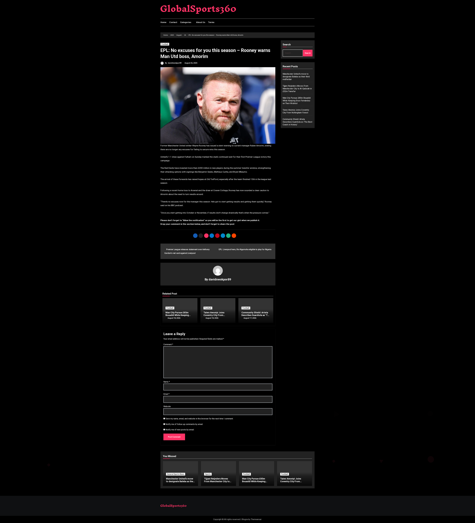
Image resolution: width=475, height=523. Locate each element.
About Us (200, 22)
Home (163, 22)
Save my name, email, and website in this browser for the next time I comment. (199, 418)
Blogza (245, 519)
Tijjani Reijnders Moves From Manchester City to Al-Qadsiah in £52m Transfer (297, 89)
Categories (186, 22)
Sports (208, 474)
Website (167, 406)
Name (166, 382)
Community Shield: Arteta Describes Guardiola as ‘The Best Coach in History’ (255, 315)
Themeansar (256, 519)
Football (164, 44)
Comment (168, 344)
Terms (211, 22)
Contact (173, 22)
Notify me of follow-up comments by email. (184, 424)
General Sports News (175, 474)
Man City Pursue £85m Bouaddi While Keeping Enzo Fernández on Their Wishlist (297, 101)
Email (166, 394)
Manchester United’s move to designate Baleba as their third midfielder (296, 77)
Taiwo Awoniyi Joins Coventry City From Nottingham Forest (213, 315)
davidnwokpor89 (174, 63)
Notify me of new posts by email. (180, 429)
